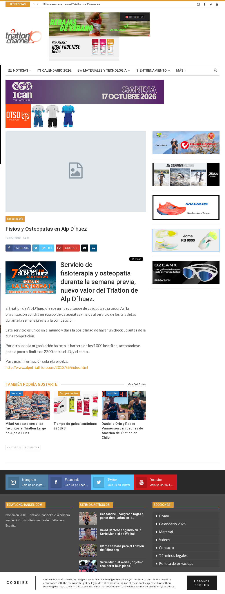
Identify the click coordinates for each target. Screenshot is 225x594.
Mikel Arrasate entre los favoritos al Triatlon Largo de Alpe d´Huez (25, 428)
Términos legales (173, 555)
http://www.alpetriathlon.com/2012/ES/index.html (46, 367)
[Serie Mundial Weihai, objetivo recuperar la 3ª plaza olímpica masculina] (88, 566)
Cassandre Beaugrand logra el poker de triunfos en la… (122, 516)
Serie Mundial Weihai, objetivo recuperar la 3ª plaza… (121, 564)
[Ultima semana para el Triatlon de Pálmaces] (88, 550)
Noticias (20, 70)
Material (166, 531)
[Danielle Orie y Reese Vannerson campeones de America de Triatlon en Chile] (124, 405)
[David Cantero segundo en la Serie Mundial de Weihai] (88, 534)
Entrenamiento (153, 70)
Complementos (69, 393)
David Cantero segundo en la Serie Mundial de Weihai (120, 532)
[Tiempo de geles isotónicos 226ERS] (76, 405)
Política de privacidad (176, 563)
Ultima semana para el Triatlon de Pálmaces (71, 4)
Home (164, 516)
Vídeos (164, 539)
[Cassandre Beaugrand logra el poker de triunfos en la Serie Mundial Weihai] (88, 518)
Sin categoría (15, 218)
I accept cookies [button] (202, 582)
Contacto (166, 547)
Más (179, 70)
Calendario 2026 (56, 70)
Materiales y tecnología (105, 70)
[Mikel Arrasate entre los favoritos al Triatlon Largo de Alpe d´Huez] (27, 405)
